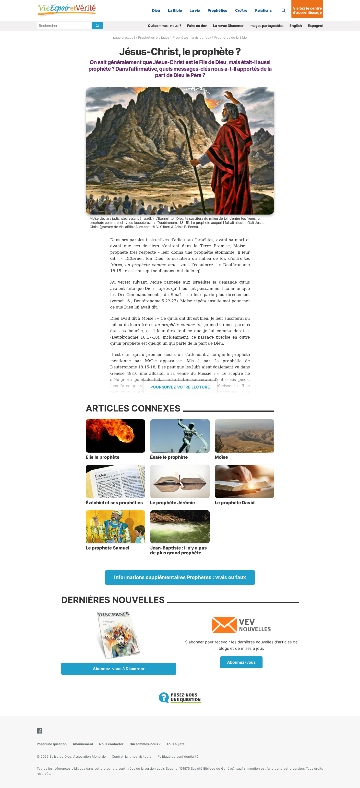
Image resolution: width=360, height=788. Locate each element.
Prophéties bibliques (153, 37)
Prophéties (217, 10)
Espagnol (315, 25)
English (295, 25)
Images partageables (267, 25)
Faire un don (197, 25)
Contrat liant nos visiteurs (131, 756)
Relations (263, 10)
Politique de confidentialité (177, 756)
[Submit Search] (97, 25)
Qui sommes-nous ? (164, 25)
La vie (195, 10)
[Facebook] (40, 731)
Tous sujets (175, 744)
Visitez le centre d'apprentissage (307, 10)
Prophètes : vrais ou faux (192, 37)
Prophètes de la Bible (230, 37)
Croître (241, 10)
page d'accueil (124, 37)
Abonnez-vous (241, 662)
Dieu (156, 10)
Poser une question (52, 744)
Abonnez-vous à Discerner (119, 668)
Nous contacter (111, 744)
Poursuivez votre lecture (180, 387)
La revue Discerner (228, 25)
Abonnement (83, 744)
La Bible (175, 10)
